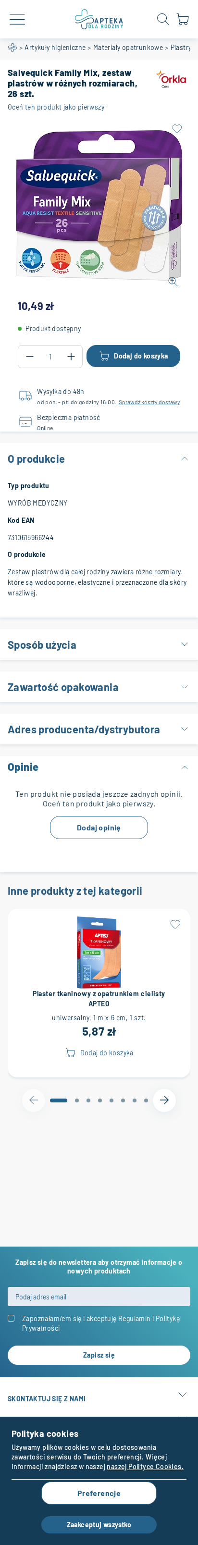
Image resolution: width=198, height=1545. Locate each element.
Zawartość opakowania (63, 686)
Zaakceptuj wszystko (99, 1524)
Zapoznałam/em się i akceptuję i (101, 1323)
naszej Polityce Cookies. (145, 1466)
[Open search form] (163, 19)
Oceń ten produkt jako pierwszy (56, 107)
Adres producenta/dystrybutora (84, 729)
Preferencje (99, 1492)
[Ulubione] (177, 129)
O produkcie (36, 458)
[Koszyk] (182, 23)
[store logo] (99, 19)
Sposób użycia (42, 644)
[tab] (58, 1100)
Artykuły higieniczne (55, 47)
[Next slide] (164, 1100)
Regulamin (134, 1318)
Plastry (181, 47)
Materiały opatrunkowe (128, 47)
